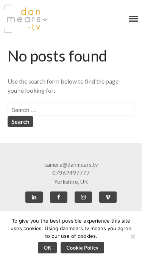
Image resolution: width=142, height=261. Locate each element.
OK (47, 248)
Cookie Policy (82, 248)
